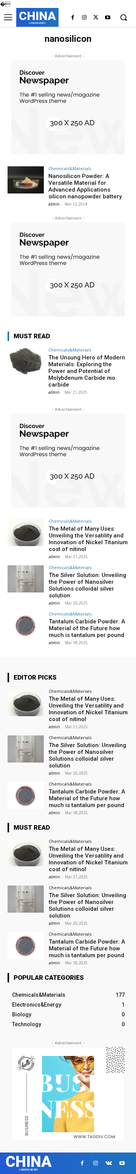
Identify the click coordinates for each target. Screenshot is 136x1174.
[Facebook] (73, 18)
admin (54, 204)
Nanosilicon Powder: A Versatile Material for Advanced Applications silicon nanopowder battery (85, 186)
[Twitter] (96, 18)
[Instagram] (84, 18)
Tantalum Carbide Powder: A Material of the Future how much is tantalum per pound (87, 628)
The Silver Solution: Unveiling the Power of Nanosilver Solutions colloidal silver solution (87, 585)
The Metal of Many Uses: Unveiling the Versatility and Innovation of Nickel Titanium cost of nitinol (88, 538)
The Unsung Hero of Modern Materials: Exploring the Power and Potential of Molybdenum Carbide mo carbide (86, 371)
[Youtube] (107, 18)
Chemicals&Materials (69, 168)
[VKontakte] (108, 1163)
